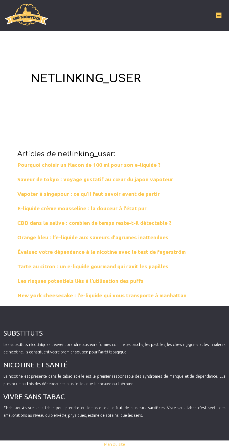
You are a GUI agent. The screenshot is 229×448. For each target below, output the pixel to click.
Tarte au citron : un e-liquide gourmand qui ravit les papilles (92, 266)
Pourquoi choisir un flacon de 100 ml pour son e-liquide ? (89, 165)
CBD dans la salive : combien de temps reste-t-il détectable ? (94, 223)
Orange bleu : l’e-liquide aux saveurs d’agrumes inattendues (92, 237)
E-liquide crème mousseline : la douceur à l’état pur (82, 208)
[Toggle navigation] (219, 15)
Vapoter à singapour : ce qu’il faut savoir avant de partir (88, 194)
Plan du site (114, 444)
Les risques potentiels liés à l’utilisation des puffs (80, 281)
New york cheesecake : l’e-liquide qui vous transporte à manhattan (102, 295)
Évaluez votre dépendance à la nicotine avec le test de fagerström (101, 252)
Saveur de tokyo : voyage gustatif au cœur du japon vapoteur (95, 179)
